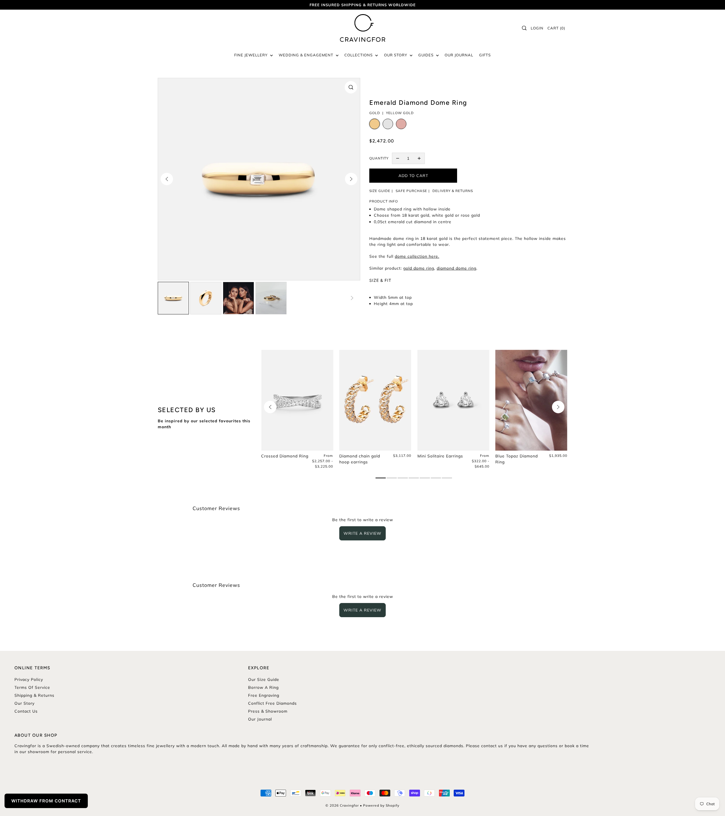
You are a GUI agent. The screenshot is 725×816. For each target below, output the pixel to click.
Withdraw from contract (46, 801)
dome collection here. (417, 256)
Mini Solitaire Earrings (440, 456)
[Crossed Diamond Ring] (297, 400)
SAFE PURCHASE (411, 191)
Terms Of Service (32, 687)
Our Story (24, 703)
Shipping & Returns (34, 695)
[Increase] (419, 158)
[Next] (351, 179)
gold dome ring (418, 268)
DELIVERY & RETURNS (452, 191)
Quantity (379, 158)
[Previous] (167, 179)
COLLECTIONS (359, 55)
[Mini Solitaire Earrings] (453, 400)
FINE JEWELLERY (251, 55)
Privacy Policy (28, 679)
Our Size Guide (263, 679)
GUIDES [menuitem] (426, 55)
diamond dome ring (456, 268)
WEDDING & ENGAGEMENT (306, 55)
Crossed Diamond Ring (284, 456)
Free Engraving (263, 695)
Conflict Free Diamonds (272, 703)
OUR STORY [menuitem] (396, 55)
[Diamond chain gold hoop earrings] (375, 400)
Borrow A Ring (263, 687)
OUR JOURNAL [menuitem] (459, 55)
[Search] (524, 28)
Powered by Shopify (381, 805)
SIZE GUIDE (379, 191)
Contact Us (26, 711)
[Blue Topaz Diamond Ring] (531, 400)
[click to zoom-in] (351, 87)
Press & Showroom (267, 711)
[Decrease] (397, 158)
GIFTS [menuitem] (485, 55)
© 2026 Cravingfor (342, 805)
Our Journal (260, 719)
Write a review (362, 533)
